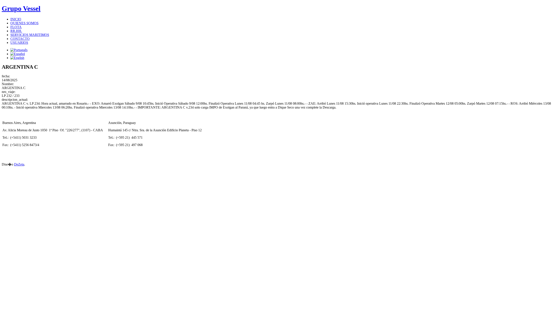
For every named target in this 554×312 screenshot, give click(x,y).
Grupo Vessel (21, 8)
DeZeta (19, 164)
